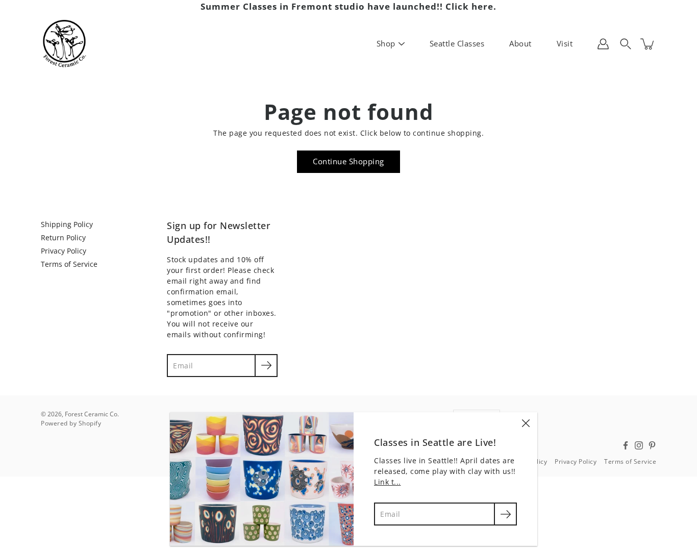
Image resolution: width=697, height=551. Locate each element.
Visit (565, 43)
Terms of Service (69, 264)
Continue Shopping (348, 161)
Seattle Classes (457, 43)
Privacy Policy (63, 251)
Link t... (387, 482)
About (520, 43)
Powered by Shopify (71, 423)
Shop (386, 43)
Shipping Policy (67, 224)
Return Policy (63, 237)
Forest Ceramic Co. (92, 414)
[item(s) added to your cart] (648, 44)
